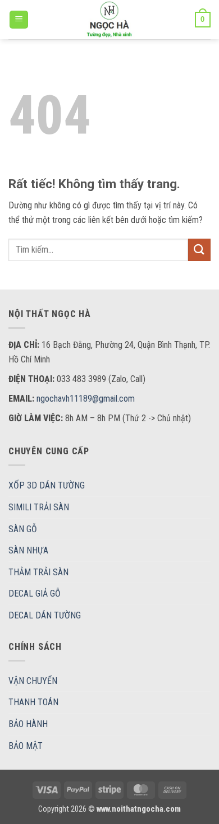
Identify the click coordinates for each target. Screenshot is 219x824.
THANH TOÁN (33, 702)
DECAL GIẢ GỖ (34, 593)
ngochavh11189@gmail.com (85, 398)
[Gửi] (199, 249)
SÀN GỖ (22, 529)
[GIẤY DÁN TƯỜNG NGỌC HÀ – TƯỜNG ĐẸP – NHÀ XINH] (109, 19)
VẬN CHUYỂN (32, 681)
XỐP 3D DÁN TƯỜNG (46, 485)
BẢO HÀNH (28, 724)
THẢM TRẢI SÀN (38, 572)
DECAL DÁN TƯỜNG (44, 615)
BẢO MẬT (25, 746)
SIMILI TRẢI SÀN (38, 507)
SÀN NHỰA (28, 550)
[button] (19, 20)
